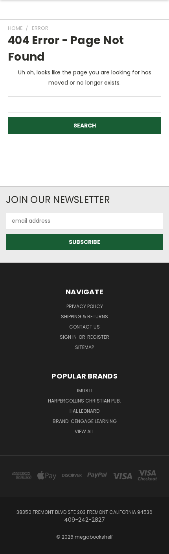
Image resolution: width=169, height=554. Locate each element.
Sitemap (84, 347)
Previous (12, 546)
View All (84, 431)
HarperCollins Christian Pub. (84, 400)
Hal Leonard (84, 411)
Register (98, 337)
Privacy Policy (84, 306)
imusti (84, 390)
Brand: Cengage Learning (85, 421)
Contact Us (84, 326)
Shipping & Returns (84, 316)
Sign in (69, 337)
